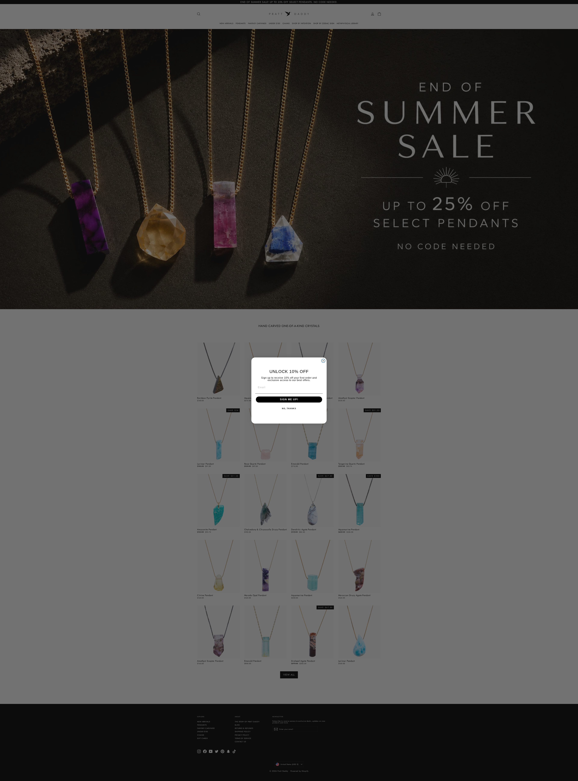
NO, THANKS (289, 408)
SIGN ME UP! (289, 399)
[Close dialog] (323, 361)
